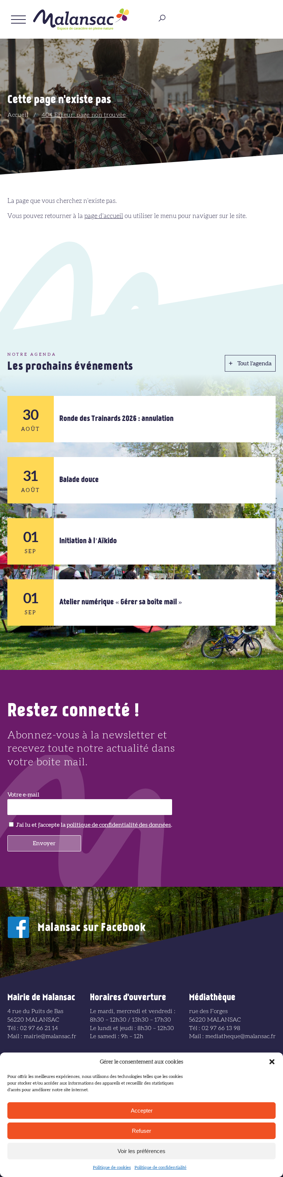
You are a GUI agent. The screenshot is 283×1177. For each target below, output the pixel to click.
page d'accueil (103, 216)
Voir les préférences (141, 1151)
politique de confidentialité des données (119, 825)
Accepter (142, 1110)
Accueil (17, 115)
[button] (272, 1061)
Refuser (141, 1131)
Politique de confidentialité (160, 1167)
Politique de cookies (112, 1167)
